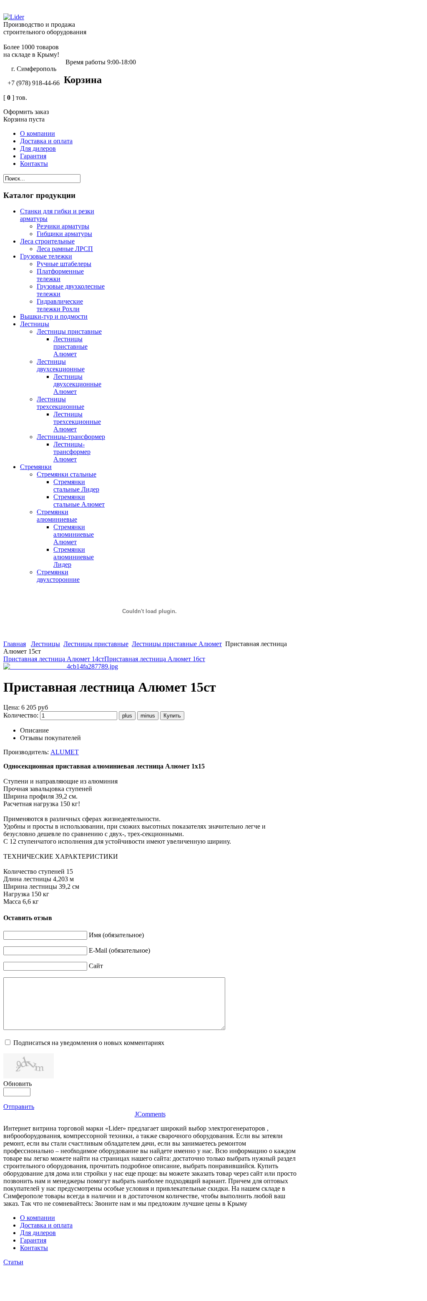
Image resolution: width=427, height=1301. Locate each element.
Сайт (96, 965)
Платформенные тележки (60, 275)
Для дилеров (38, 1232)
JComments (150, 1114)
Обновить (17, 1083)
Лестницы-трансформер (71, 436)
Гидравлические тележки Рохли (60, 305)
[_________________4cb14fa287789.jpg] (60, 666)
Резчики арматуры (63, 226)
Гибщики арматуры (64, 233)
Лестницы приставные (69, 331)
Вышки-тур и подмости (54, 316)
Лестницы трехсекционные (60, 403)
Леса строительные (47, 241)
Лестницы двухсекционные (61, 365)
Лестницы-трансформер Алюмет (71, 452)
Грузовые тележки (46, 256)
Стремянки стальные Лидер (76, 485)
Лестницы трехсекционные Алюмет (77, 422)
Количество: (21, 715)
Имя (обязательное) (116, 934)
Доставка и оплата (46, 1225)
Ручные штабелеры (64, 263)
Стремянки (36, 466)
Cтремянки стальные (66, 474)
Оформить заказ (26, 111)
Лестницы (34, 323)
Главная (14, 643)
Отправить (18, 1106)
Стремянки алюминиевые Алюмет (73, 534)
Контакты (34, 1247)
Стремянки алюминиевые (57, 515)
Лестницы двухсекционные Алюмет (77, 384)
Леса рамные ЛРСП (65, 248)
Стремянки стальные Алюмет (79, 500)
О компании (37, 1217)
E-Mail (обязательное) (119, 950)
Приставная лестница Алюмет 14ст (53, 658)
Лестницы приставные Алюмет (70, 346)
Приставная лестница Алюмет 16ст (154, 658)
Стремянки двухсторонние (58, 575)
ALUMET (64, 752)
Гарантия (33, 1240)
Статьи (13, 1261)
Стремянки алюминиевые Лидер (73, 557)
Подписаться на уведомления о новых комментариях (88, 1042)
